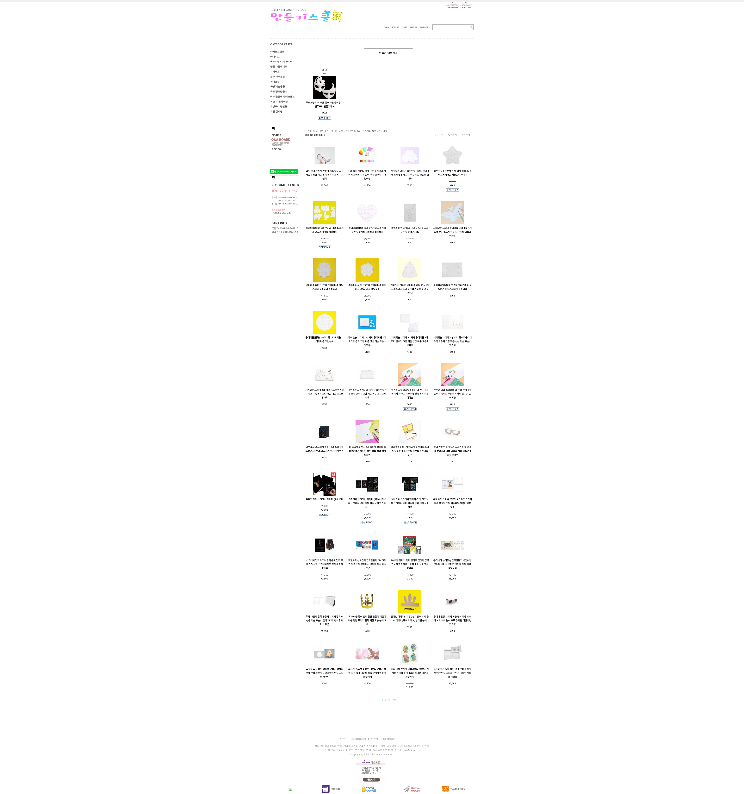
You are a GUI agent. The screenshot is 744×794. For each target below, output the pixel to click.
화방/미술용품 (277, 86)
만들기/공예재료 (278, 66)
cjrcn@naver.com (412, 750)
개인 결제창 (276, 111)
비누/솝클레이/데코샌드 (282, 96)
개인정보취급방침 (359, 739)
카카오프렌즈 (277, 51)
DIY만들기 (367, 131)
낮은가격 (452, 135)
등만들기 (324, 131)
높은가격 (465, 135)
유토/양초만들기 (278, 91)
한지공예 (339, 131)
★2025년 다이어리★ (281, 61)
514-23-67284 (366, 746)
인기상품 (439, 135)
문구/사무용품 (277, 76)
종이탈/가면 (351, 131)
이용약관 (343, 739)
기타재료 (275, 71)
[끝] (394, 700)
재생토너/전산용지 (279, 106)
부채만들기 (308, 131)
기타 (380, 131)
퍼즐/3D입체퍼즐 (279, 101)
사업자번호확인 (389, 739)
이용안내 (374, 739)
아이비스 (275, 56)
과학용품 (275, 81)
